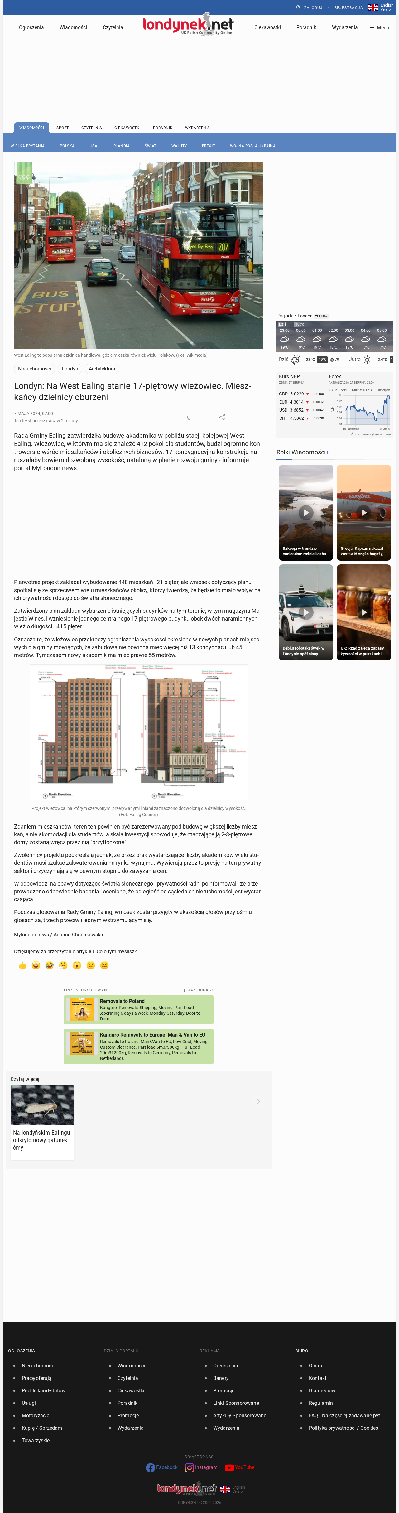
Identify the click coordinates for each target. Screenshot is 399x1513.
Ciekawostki (267, 27)
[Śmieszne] (49, 965)
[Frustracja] (104, 965)
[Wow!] (77, 965)
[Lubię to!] (22, 965)
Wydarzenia (345, 27)
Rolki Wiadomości (301, 452)
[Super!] (36, 965)
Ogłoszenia (31, 27)
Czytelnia (113, 27)
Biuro (301, 1350)
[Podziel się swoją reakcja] (190, 417)
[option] (53, 1366)
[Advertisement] (199, 64)
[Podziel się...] (222, 417)
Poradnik (306, 27)
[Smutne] (91, 965)
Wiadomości (73, 27)
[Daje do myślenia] (63, 965)
